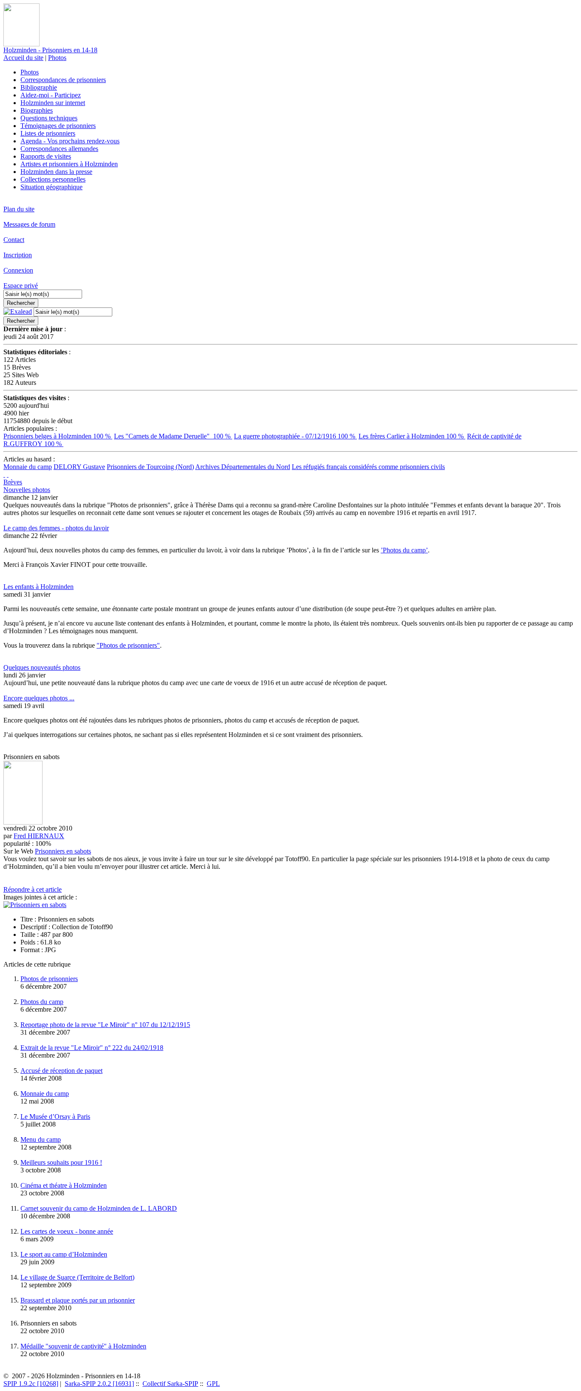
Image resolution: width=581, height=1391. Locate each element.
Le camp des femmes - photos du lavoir (56, 528)
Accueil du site (23, 57)
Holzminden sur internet (52, 102)
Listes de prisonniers (47, 133)
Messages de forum (29, 224)
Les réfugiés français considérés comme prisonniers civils (368, 466)
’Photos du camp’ (404, 550)
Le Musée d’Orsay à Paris (55, 1116)
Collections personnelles (52, 179)
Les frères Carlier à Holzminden (412, 436)
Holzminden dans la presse (56, 171)
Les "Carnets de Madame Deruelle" (173, 436)
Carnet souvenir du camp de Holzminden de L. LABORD (98, 1208)
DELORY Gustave (79, 466)
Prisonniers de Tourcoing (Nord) (150, 466)
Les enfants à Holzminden (38, 586)
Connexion (18, 270)
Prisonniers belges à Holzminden (57, 436)
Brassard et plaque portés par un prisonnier (77, 1300)
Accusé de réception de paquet (61, 1070)
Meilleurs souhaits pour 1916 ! (61, 1162)
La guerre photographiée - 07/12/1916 (295, 436)
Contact (13, 239)
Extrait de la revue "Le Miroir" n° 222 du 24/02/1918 (91, 1047)
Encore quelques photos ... (38, 698)
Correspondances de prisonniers (63, 79)
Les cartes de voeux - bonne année (66, 1231)
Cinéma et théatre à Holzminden (63, 1185)
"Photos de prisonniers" (128, 645)
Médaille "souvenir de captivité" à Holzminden (83, 1346)
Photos (57, 57)
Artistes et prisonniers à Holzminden (69, 164)
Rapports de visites (45, 156)
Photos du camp (41, 1001)
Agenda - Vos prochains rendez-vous (70, 141)
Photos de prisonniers (49, 978)
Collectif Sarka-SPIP (170, 1383)
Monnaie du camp (27, 466)
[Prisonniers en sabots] (34, 904)
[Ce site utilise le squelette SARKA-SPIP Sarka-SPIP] (4, 474)
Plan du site (18, 209)
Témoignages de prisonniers (58, 125)
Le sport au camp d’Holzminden (63, 1254)
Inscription (17, 255)
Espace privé (20, 285)
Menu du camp (40, 1139)
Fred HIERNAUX (39, 835)
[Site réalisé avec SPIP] (8, 474)
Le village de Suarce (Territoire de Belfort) (77, 1277)
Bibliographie (38, 87)
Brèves (12, 482)
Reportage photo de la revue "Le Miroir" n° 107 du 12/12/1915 (105, 1024)
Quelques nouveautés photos (41, 667)
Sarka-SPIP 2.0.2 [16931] (99, 1383)
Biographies (36, 110)
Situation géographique (51, 187)
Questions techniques (48, 118)
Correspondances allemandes (59, 148)
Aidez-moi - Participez (50, 95)
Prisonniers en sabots (63, 851)
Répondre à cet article (32, 889)
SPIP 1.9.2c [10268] (30, 1383)
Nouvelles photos (26, 489)
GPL (213, 1383)
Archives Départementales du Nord (242, 466)
